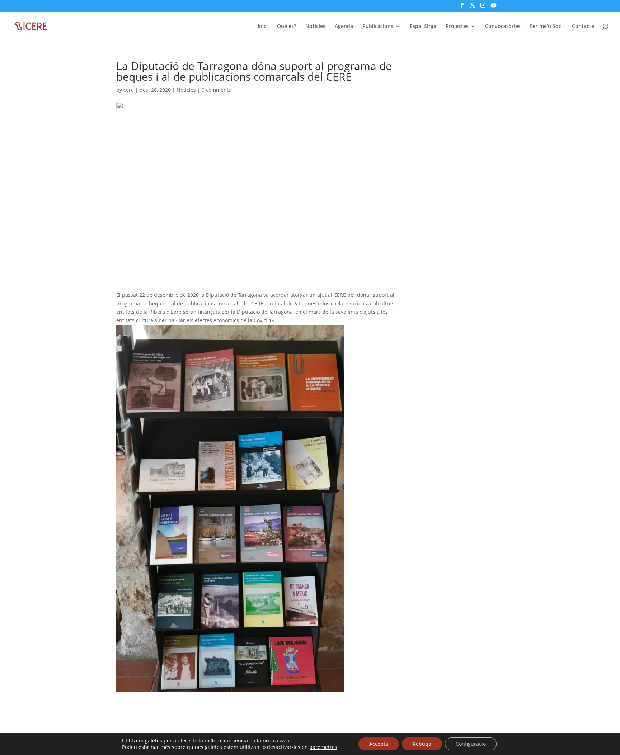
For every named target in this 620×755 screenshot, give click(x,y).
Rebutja (422, 743)
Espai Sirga (423, 26)
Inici (263, 26)
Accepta (378, 743)
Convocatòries (503, 26)
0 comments (216, 89)
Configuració (471, 743)
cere (128, 89)
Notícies (315, 26)
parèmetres (323, 747)
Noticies (186, 89)
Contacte (583, 26)
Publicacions (377, 26)
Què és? (286, 26)
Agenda (344, 26)
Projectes (457, 26)
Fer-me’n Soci (546, 26)
